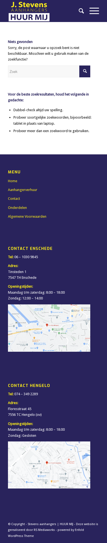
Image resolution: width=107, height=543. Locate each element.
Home (12, 181)
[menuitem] (78, 11)
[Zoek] (78, 11)
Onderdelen (17, 208)
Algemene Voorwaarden (27, 216)
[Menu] (91, 11)
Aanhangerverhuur (22, 190)
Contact (14, 199)
